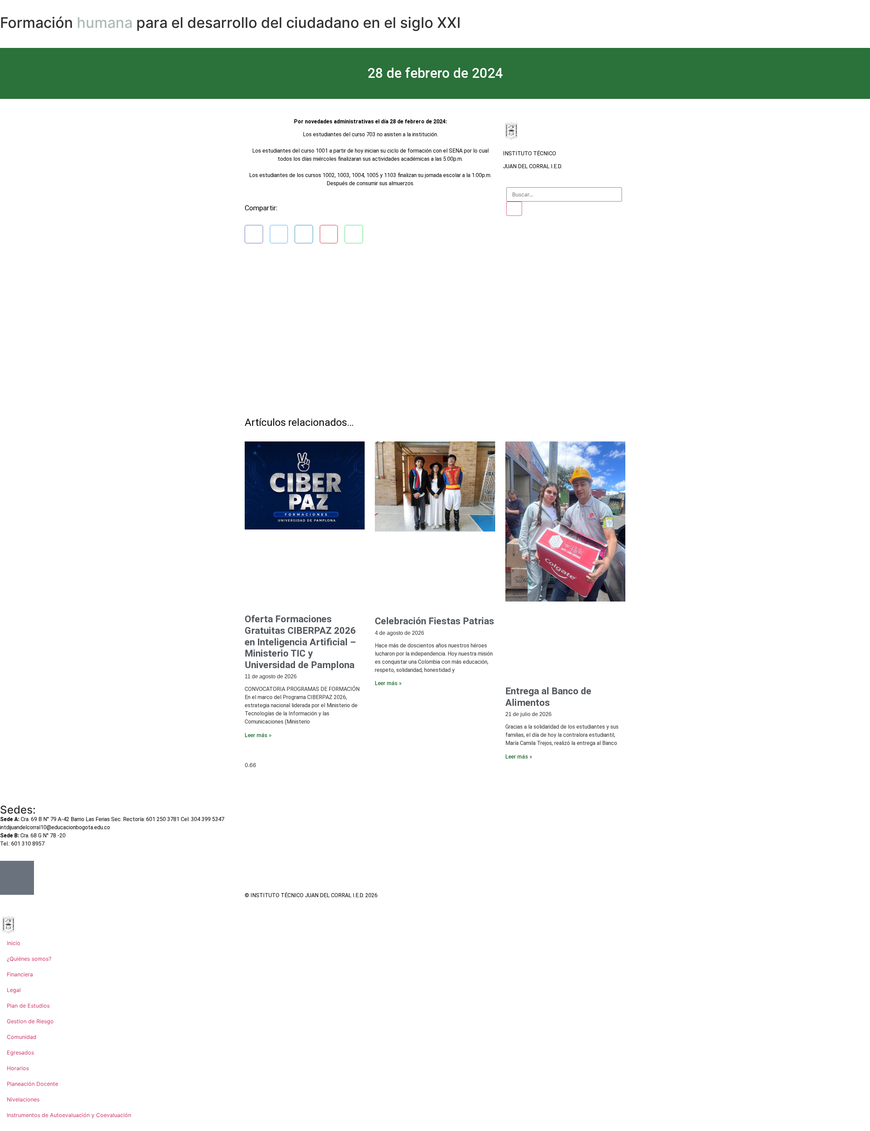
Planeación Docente (32, 1083)
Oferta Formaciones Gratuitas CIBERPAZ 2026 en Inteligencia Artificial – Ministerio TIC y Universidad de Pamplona (300, 641)
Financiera (20, 974)
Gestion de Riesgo (30, 1021)
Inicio (13, 943)
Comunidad (21, 1036)
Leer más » (258, 735)
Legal (14, 990)
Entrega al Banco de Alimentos (548, 696)
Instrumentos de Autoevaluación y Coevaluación (69, 1115)
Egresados (20, 1052)
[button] (254, 234)
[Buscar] (514, 209)
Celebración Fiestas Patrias (434, 621)
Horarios (18, 1068)
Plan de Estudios (28, 1005)
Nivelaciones (23, 1099)
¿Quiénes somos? (29, 958)
